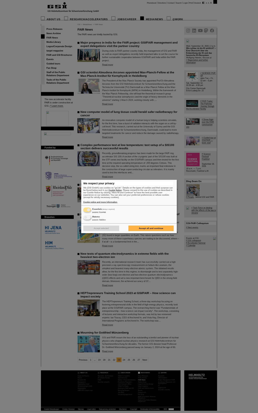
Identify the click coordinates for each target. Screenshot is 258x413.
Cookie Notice (115, 190)
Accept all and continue (151, 228)
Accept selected (101, 228)
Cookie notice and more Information (100, 202)
